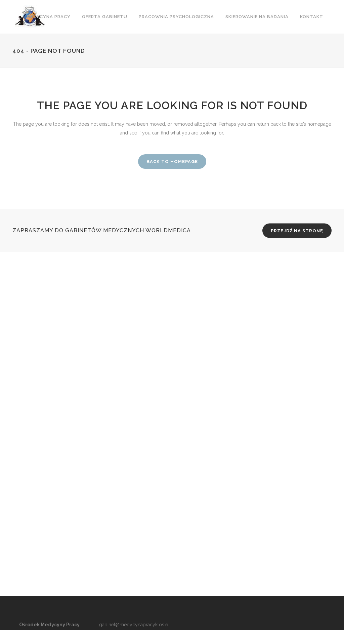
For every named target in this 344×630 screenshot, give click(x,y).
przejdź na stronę (297, 230)
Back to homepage (172, 161)
